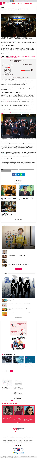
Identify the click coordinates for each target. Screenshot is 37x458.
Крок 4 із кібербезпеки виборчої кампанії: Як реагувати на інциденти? (17, 364)
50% (3, 296)
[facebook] (13, 174)
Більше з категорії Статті (18, 183)
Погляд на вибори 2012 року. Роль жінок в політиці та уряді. (6, 388)
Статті (2, 7)
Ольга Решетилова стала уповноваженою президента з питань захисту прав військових (9, 214)
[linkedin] (18, 174)
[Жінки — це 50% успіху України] (6, 3)
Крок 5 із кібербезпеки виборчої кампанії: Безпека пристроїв (6, 364)
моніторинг (23, 169)
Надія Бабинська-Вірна (29, 169)
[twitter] (16, 174)
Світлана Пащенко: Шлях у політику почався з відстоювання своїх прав (26, 198)
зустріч (8, 101)
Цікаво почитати (18, 180)
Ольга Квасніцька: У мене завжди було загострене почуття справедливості (9, 198)
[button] (17, 422)
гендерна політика (15, 169)
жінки (20, 169)
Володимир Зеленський (7, 169)
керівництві (4, 153)
